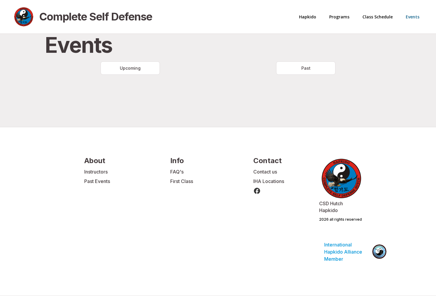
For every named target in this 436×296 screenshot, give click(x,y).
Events (412, 17)
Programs (339, 17)
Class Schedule (377, 17)
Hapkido (307, 17)
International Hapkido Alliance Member (343, 252)
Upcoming (130, 68)
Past (306, 68)
